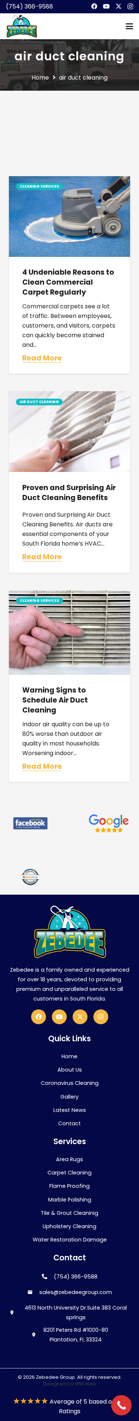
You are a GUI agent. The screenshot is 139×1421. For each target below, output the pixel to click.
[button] (129, 26)
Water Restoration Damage (70, 1239)
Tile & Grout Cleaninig (69, 1213)
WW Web (85, 1384)
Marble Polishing (69, 1199)
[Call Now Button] (121, 1405)
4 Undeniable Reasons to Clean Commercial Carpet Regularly (68, 282)
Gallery (69, 1096)
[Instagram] (130, 6)
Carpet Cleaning (69, 1172)
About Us (69, 1069)
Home (69, 1056)
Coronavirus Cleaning (70, 1083)
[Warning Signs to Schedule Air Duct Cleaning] (69, 632)
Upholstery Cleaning (69, 1226)
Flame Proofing (69, 1186)
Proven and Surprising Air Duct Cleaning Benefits (69, 493)
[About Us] (30, 823)
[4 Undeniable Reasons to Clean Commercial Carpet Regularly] (69, 216)
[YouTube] (106, 6)
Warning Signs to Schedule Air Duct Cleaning (55, 700)
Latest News (69, 1110)
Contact (69, 1123)
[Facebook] (94, 6)
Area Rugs (69, 1159)
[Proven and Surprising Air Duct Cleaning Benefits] (69, 431)
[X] (119, 6)
